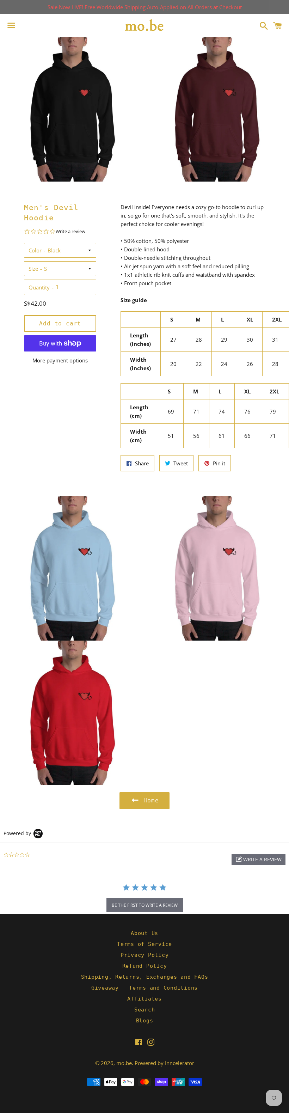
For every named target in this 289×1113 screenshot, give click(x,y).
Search (144, 1010)
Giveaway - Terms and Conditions (144, 988)
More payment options (60, 360)
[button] (258, 859)
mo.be (124, 1062)
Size (33, 268)
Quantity (39, 287)
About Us (144, 933)
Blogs (144, 1020)
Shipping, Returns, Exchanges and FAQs (144, 977)
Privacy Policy (145, 955)
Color (35, 250)
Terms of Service (144, 944)
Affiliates (144, 999)
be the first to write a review (145, 905)
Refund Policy (144, 966)
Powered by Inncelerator (164, 1062)
